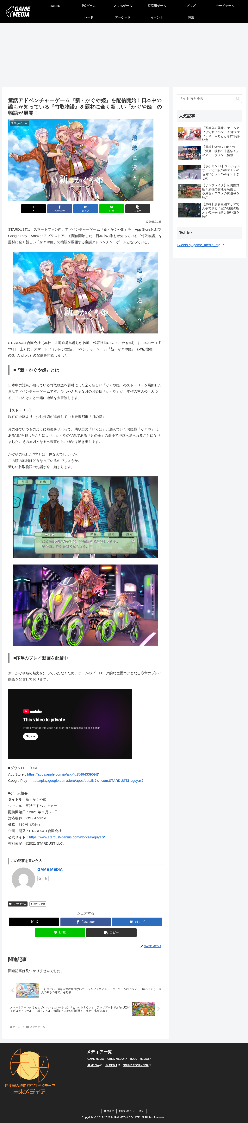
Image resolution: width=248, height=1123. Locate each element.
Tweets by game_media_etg (198, 245)
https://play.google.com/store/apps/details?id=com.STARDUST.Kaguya (85, 781)
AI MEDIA (93, 1065)
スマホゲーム (19, 903)
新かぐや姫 (39, 903)
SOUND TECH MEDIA (136, 1065)
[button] (137, 208)
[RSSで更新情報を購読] (46, 878)
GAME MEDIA (50, 869)
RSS (141, 1111)
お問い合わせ (127, 1111)
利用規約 (109, 1111)
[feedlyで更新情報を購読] (39, 878)
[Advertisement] (124, 55)
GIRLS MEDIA (115, 1058)
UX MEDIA (111, 1065)
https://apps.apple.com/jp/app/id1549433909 (61, 774)
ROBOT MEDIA (139, 1058)
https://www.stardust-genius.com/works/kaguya (65, 837)
